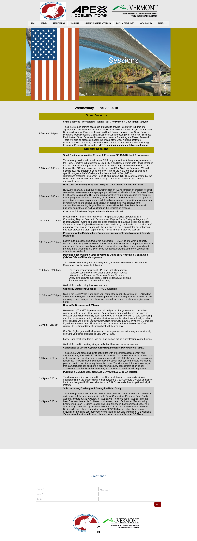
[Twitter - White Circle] (161, 476)
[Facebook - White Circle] (154, 476)
